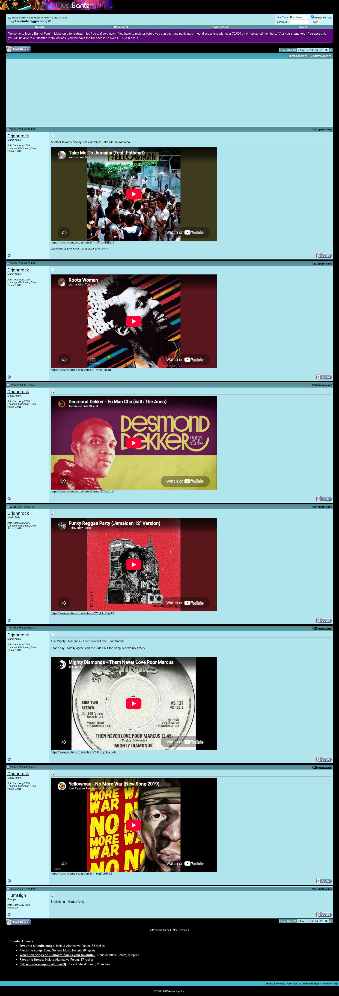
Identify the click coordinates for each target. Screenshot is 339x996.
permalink (325, 129)
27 (321, 50)
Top (335, 983)
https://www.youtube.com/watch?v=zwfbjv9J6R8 (81, 873)
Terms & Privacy (275, 983)
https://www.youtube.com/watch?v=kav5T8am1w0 (82, 491)
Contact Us (294, 983)
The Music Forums (39, 17)
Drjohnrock (18, 135)
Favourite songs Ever (35, 950)
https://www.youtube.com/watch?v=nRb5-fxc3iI (81, 369)
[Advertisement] (46, 92)
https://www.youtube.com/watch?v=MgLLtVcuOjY (83, 613)
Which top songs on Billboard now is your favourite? (57, 955)
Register (40, 27)
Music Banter (19, 17)
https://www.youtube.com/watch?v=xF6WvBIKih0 (82, 242)
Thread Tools (296, 55)
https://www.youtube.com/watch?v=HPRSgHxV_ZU (83, 752)
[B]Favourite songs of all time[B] (43, 964)
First (301, 50)
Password (281, 22)
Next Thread (180, 930)
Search (303, 27)
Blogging (119, 27)
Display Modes (319, 55)
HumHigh (16, 895)
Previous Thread (161, 930)
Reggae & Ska (59, 17)
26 (316, 50)
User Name (282, 17)
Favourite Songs (31, 959)
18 (311, 50)
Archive (326, 983)
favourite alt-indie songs (37, 946)
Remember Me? (323, 17)
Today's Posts (220, 27)
